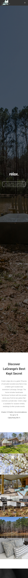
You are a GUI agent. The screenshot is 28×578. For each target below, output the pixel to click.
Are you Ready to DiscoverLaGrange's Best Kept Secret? (14, 184)
